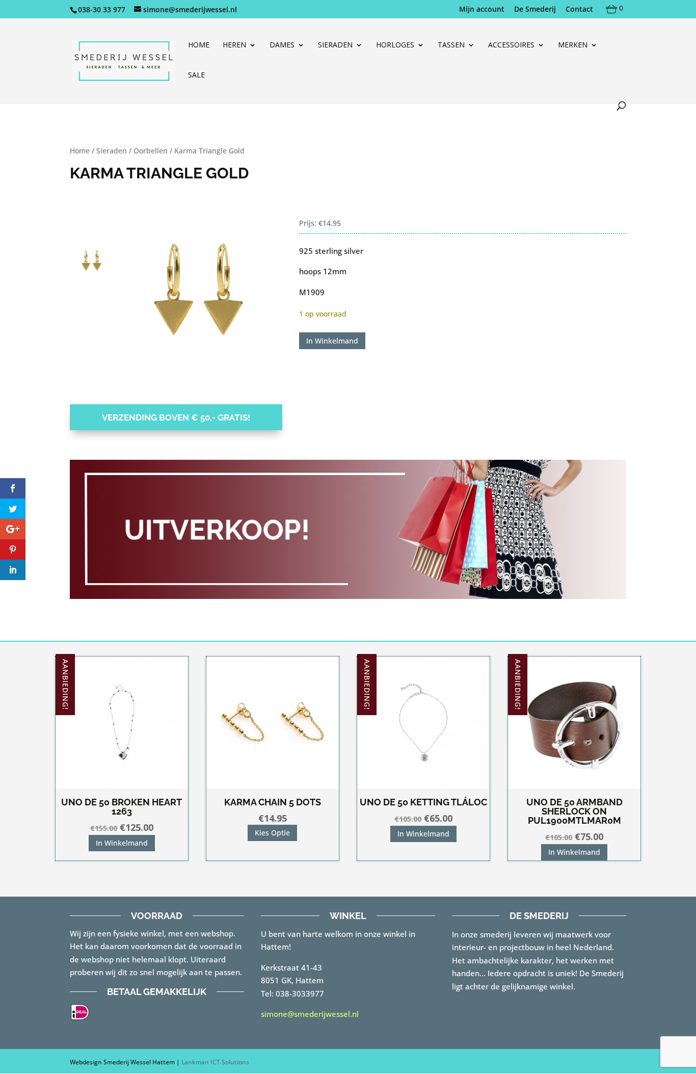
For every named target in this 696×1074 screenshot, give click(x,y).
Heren (234, 45)
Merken (572, 45)
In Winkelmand (332, 341)
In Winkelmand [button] (122, 843)
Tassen (451, 45)
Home (198, 45)
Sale (196, 75)
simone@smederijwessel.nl (310, 1014)
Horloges (395, 45)
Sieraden (335, 45)
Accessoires (511, 45)
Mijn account (481, 10)
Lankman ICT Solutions (215, 1062)
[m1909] (197, 298)
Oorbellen (150, 150)
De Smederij (535, 10)
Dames (282, 45)
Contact (579, 10)
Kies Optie (272, 832)
